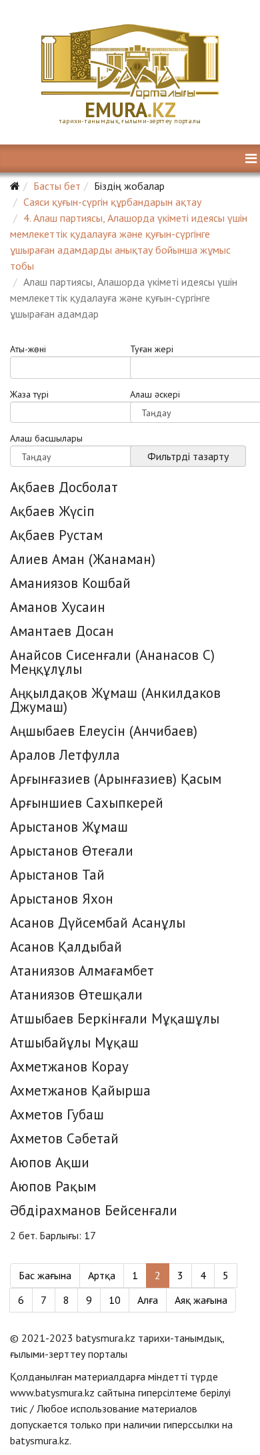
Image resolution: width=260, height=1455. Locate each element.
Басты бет (57, 185)
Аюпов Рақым (53, 1186)
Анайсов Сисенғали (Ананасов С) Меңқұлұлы (112, 662)
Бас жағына (45, 1275)
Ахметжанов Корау (69, 1066)
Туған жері (151, 349)
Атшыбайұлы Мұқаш (74, 1042)
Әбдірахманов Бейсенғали (93, 1210)
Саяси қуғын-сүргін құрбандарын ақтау (112, 201)
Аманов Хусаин (57, 607)
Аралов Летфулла (65, 755)
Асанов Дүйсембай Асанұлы (97, 923)
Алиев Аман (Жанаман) (82, 559)
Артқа (101, 1275)
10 (115, 1300)
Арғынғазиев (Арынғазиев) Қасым (115, 779)
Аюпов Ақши (49, 1162)
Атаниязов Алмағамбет (82, 971)
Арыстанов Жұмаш (69, 827)
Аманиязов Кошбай (70, 583)
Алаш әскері (155, 395)
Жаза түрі (29, 395)
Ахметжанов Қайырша (80, 1090)
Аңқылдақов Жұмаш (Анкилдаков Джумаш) (115, 700)
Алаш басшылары (46, 439)
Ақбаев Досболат (64, 487)
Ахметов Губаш (57, 1114)
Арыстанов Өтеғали (71, 851)
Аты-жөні (28, 349)
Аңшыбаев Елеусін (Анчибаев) (103, 731)
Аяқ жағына (201, 1300)
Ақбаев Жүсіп (52, 511)
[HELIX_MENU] (251, 158)
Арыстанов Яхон (61, 899)
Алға (147, 1300)
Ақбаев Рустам (56, 535)
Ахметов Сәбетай (64, 1138)
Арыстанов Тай (57, 875)
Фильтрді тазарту (188, 456)
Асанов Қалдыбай (66, 947)
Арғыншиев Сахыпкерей (86, 803)
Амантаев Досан (62, 631)
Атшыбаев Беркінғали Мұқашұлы (114, 1018)
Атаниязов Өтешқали (76, 995)
